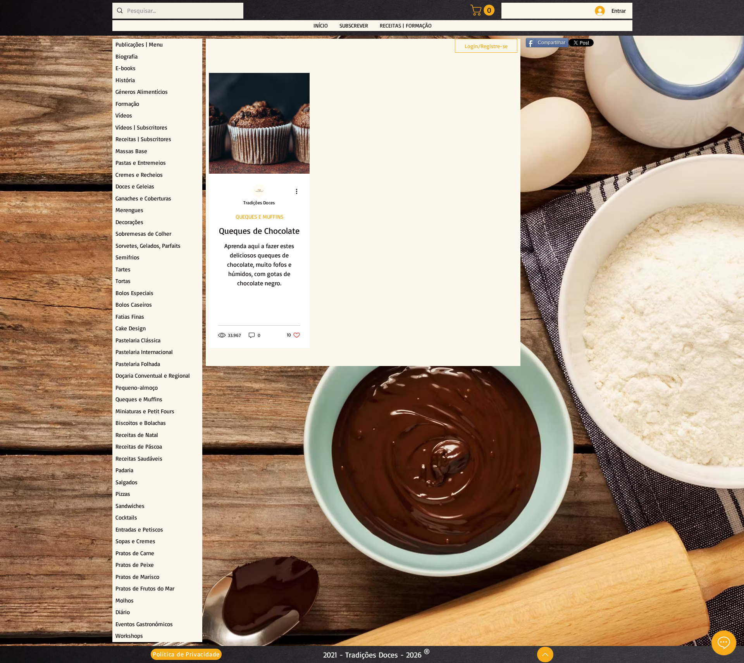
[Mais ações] (299, 191)
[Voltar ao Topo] (545, 654)
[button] (483, 10)
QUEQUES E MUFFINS (259, 216)
